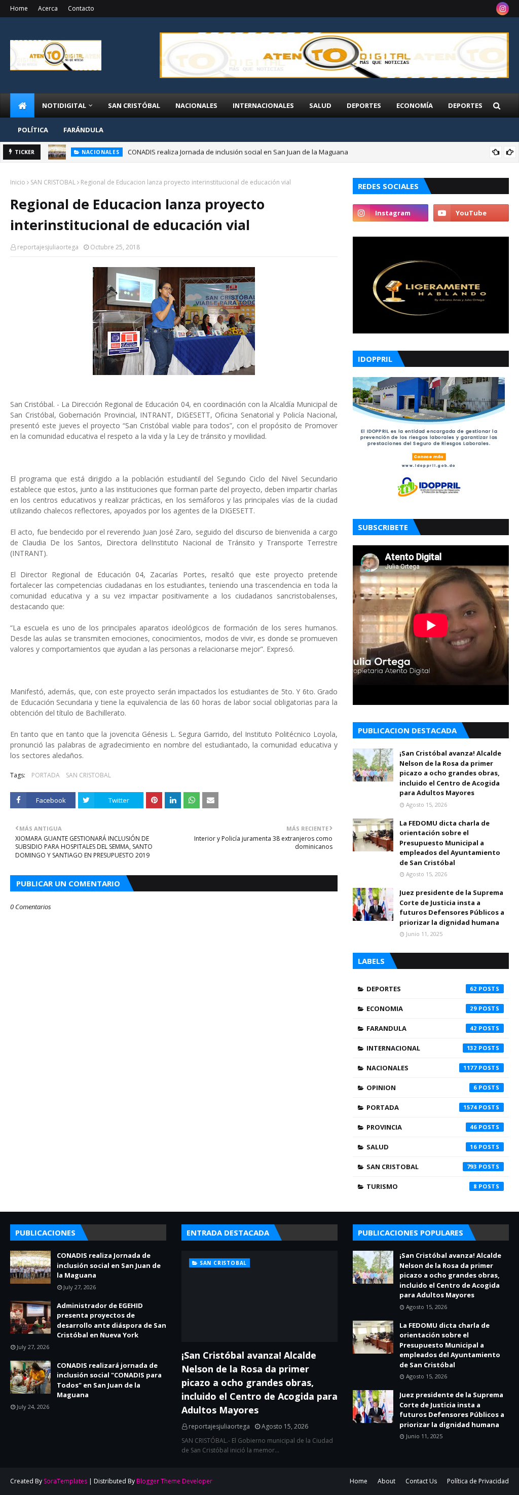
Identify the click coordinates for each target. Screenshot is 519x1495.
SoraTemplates (65, 1481)
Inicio (17, 182)
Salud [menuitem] (320, 105)
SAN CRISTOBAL (53, 182)
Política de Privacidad (478, 1481)
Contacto (81, 8)
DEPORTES (421, 988)
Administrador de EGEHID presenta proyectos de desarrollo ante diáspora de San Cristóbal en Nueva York (111, 1320)
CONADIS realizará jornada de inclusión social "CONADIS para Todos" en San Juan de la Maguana (109, 1380)
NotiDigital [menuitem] (64, 105)
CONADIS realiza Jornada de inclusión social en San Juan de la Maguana (238, 152)
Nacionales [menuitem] (196, 105)
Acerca (48, 8)
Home (19, 8)
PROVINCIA (421, 1127)
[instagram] (502, 8)
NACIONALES (421, 1067)
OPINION (421, 1087)
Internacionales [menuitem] (263, 105)
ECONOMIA (421, 1008)
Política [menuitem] (33, 129)
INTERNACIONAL (421, 1048)
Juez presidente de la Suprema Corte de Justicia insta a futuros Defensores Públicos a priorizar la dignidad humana (451, 907)
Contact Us (421, 1481)
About (386, 1481)
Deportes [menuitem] (364, 105)
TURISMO (421, 1186)
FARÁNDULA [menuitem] (83, 129)
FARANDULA (421, 1028)
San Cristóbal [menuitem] (134, 105)
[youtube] (471, 212)
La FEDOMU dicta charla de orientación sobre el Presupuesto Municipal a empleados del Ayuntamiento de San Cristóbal (449, 842)
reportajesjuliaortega (48, 247)
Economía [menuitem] (414, 105)
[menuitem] (22, 105)
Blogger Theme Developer (174, 1481)
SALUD (421, 1146)
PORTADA (45, 775)
